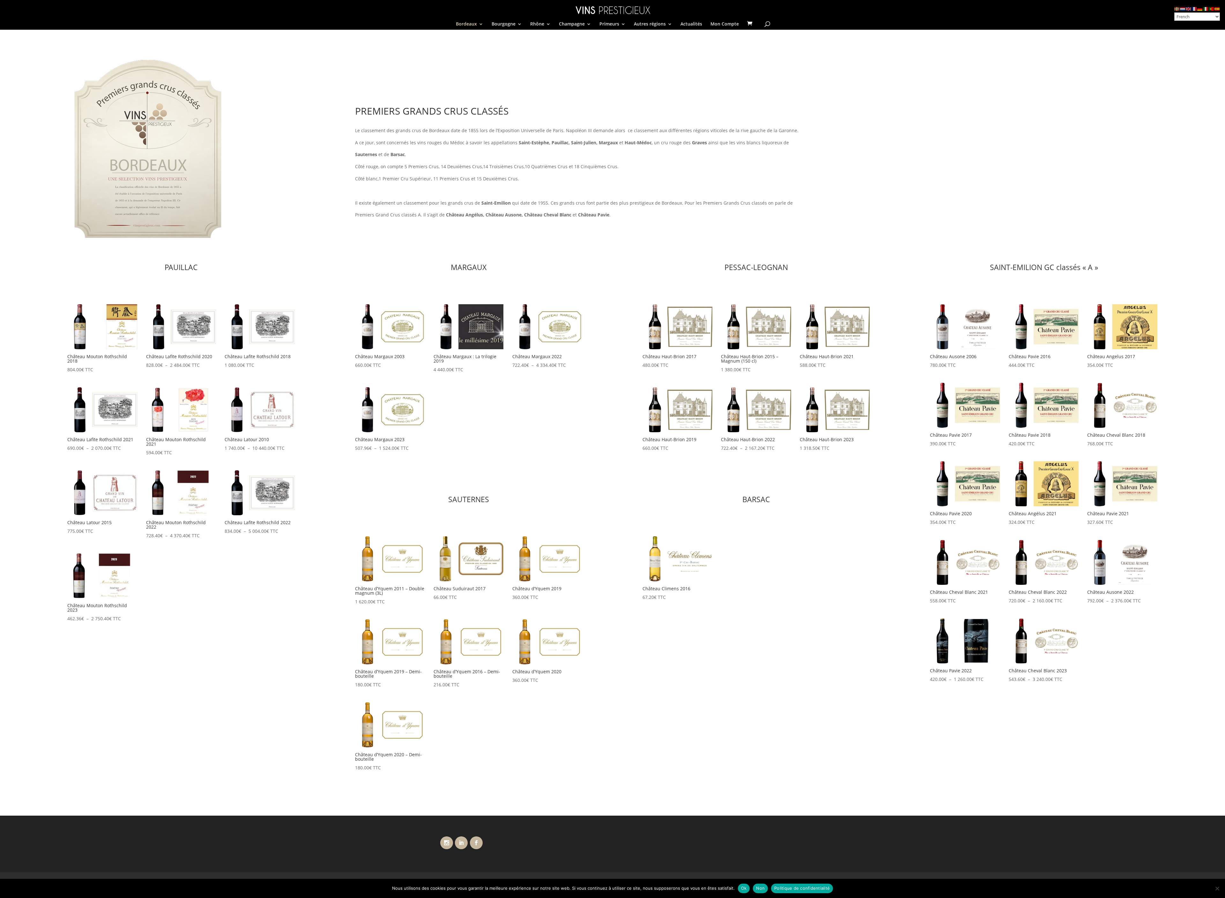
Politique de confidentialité (802, 888)
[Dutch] (1183, 8)
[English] (1189, 8)
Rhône (537, 24)
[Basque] (1177, 8)
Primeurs (609, 24)
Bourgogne (504, 24)
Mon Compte (724, 24)
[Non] (1217, 888)
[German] (1200, 8)
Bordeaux (466, 24)
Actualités (691, 24)
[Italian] (1206, 8)
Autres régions (650, 24)
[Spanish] (1217, 8)
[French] (1194, 8)
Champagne (572, 24)
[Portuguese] (1211, 8)
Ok (744, 888)
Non (760, 888)
